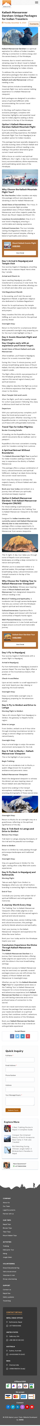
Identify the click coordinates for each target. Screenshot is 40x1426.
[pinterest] (28, 1036)
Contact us (7, 1290)
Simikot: (12, 845)
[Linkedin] (17, 1407)
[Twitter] (17, 1036)
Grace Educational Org (11, 1268)
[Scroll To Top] (34, 1414)
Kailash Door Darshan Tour (23, 634)
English (22, 1)
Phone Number (11, 1075)
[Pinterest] (27, 1407)
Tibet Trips (7, 1232)
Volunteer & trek (9, 1275)
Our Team (6, 1206)
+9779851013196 (20, 1166)
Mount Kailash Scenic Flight (24, 243)
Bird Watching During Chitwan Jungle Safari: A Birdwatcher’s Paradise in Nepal (22, 1150)
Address (9, 1085)
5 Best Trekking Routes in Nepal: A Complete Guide (22, 1128)
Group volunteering (10, 1279)
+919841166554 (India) (17, 1369)
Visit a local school (9, 1272)
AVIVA (21, 1420)
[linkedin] (22, 1036)
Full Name (9, 1055)
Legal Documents (9, 1210)
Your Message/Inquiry (14, 1095)
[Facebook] (12, 1036)
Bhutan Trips (7, 1228)
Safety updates (8, 1297)
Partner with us (8, 1214)
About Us (6, 1203)
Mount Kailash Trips (10, 1235)
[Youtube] (32, 1407)
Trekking (6, 1246)
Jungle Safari (7, 1257)
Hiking (5, 1253)
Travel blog (7, 1301)
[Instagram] (22, 1407)
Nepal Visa (6, 1293)
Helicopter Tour (8, 1250)
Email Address (11, 1065)
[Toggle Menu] (36, 2)
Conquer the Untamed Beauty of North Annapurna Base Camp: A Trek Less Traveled (23, 1138)
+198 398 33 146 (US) (16, 1340)
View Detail (20, 253)
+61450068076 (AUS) (17, 1354)
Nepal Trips (7, 1224)
